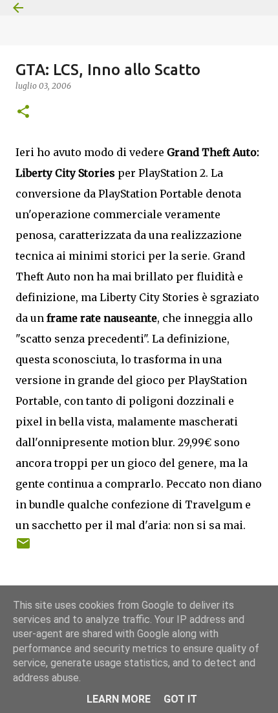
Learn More (119, 699)
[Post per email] (23, 548)
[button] (23, 112)
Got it (180, 699)
